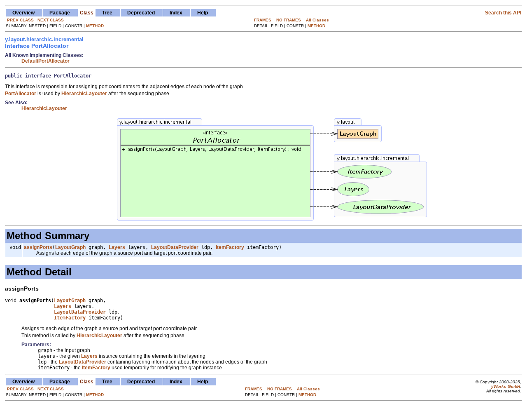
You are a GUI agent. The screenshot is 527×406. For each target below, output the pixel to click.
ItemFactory (230, 247)
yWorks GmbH (505, 386)
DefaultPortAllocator (45, 61)
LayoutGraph (70, 247)
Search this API (503, 13)
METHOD (95, 25)
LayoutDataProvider (174, 247)
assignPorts (38, 247)
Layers (117, 247)
